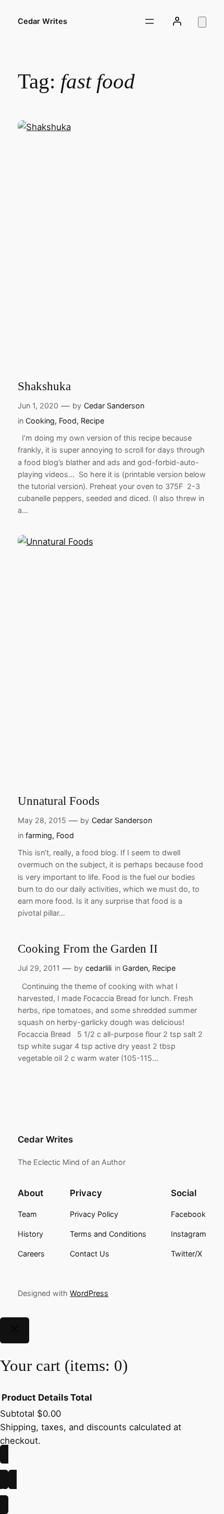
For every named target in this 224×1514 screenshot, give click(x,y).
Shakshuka (44, 386)
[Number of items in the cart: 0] (202, 22)
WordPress (89, 1293)
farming (39, 835)
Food (68, 420)
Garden (135, 968)
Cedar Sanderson (114, 405)
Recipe (92, 420)
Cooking (40, 420)
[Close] (14, 1330)
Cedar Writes (42, 21)
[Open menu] (149, 21)
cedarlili (98, 968)
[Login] (177, 21)
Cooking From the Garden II (88, 948)
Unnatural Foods (58, 800)
